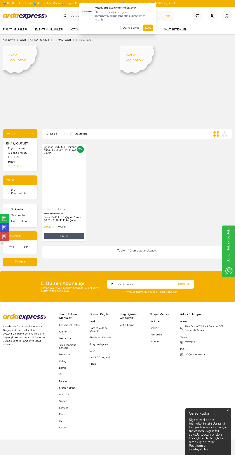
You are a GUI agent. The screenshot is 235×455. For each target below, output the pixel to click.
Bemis (62, 368)
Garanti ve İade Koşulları (98, 329)
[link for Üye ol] (59, 78)
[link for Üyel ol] (176, 78)
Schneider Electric (69, 325)
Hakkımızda (96, 321)
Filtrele (20, 262)
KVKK (92, 351)
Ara (168, 16)
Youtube (154, 321)
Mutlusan (64, 354)
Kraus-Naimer (67, 388)
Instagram (156, 334)
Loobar (63, 407)
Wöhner (63, 401)
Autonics (64, 394)
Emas (62, 414)
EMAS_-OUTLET (65, 40)
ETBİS (92, 364)
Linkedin (154, 328)
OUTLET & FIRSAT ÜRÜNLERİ (36, 40)
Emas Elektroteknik (54, 214)
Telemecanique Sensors (67, 346)
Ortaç (62, 361)
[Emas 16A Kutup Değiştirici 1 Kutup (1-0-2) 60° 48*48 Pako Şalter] (64, 176)
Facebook (156, 341)
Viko (61, 374)
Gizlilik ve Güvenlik (100, 337)
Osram (63, 427)
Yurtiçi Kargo (127, 325)
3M (60, 421)
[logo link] (25, 15)
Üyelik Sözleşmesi (99, 357)
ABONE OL (184, 284)
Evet (148, 27)
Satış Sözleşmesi (98, 344)
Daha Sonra (131, 27)
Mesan (63, 381)
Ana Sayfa (9, 40)
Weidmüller (65, 338)
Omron (63, 331)
